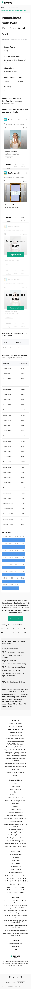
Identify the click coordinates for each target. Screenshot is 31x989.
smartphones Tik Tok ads (11, 670)
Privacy (8, 982)
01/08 (15, 893)
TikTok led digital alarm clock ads (13, 682)
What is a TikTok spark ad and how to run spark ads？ (15, 927)
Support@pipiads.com (15, 944)
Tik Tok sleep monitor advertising (13, 667)
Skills (15, 792)
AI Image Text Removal (15, 812)
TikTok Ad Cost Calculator (15, 744)
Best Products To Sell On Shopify (15, 844)
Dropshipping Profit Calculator (15, 747)
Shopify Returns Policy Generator (15, 764)
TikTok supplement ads (10, 679)
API (15, 949)
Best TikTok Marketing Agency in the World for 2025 (15, 922)
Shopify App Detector (15, 735)
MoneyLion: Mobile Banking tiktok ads (10, 632)
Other (26, 881)
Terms (14, 982)
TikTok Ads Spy (15, 786)
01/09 (9, 893)
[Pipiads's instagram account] (21, 977)
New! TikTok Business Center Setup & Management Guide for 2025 (15, 907)
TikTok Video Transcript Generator (15, 801)
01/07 (22, 893)
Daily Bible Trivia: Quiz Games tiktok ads (15, 629)
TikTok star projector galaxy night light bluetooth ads (13, 674)
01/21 (9, 890)
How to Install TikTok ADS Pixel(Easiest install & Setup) (15, 935)
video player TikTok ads (10, 649)
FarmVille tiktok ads (21, 629)
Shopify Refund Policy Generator (16, 756)
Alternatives (15, 804)
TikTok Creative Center (15, 798)
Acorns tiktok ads (10, 629)
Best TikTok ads (15, 863)
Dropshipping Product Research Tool (15, 818)
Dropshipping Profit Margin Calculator (15, 750)
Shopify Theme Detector (15, 732)
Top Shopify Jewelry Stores (15, 838)
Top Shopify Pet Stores (16, 835)
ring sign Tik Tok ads (9, 660)
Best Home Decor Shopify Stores (15, 847)
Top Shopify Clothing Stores (15, 841)
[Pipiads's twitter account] (13, 977)
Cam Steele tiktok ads (21, 632)
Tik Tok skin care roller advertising (14, 664)
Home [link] (3, 7)
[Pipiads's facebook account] (9, 977)
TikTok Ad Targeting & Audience (15, 729)
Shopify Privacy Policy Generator (15, 753)
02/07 (9, 887)
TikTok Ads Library (15, 795)
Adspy (15, 783)
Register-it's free (15, 254)
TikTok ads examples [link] (13, 7)
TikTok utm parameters (15, 726)
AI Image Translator (15, 809)
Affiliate (15, 775)
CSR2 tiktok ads (27, 629)
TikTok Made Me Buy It (15, 829)
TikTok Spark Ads (15, 789)
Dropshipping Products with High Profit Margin (15, 825)
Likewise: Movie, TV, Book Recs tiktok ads (15, 632)
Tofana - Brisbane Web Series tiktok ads (4, 632)
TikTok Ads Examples (15, 855)
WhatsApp (15, 947)
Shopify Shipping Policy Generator (15, 766)
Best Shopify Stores (15, 832)
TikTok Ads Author (15, 866)
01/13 (15, 890)
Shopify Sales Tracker (15, 723)
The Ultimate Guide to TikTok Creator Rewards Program (15, 912)
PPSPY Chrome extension (15, 772)
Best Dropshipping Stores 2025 (15, 815)
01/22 (22, 887)
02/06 (15, 887)
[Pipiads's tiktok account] (17, 977)
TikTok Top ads (15, 860)
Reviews (15, 807)
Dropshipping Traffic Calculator (15, 738)
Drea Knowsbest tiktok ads (4, 629)
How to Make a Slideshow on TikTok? (15, 931)
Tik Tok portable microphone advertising (12, 656)
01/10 (22, 890)
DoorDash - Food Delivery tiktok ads (27, 632)
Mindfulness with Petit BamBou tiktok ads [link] (13, 10)
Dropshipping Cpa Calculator (15, 741)
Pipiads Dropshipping (15, 821)
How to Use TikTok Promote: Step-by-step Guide (15, 917)
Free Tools (15, 769)
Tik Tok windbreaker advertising (13, 652)
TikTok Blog (15, 857)
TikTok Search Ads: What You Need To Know (15, 902)
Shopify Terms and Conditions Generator (15, 760)
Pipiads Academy (15, 869)
